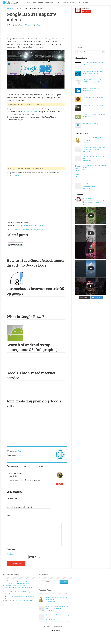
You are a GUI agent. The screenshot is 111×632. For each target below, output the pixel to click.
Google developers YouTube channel (30, 225)
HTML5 (40, 2)
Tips (79, 2)
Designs (65, 2)
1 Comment (38, 25)
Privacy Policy (55, 630)
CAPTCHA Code (34, 557)
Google (72, 2)
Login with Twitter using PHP (91, 123)
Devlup (11, 3)
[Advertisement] (32, 32)
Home (9, 8)
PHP (34, 2)
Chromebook (17, 175)
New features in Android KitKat (92, 97)
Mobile (85, 2)
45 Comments (86, 161)
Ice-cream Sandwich (31, 111)
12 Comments (86, 188)
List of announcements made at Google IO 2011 (27, 230)
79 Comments (86, 151)
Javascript (49, 2)
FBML (58, 2)
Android (27, 2)
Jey (10, 25)
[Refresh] (10, 554)
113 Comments (87, 142)
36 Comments (86, 170)
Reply (59, 484)
